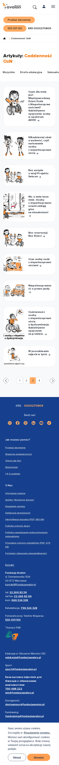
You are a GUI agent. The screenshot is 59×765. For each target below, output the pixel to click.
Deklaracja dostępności (17, 513)
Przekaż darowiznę (15, 447)
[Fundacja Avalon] (12, 6)
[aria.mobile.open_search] (34, 7)
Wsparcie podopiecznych (18, 454)
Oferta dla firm (13, 460)
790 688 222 (13, 688)
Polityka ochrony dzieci (17, 526)
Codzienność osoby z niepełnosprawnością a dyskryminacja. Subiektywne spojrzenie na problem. (39, 323)
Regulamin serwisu (15, 506)
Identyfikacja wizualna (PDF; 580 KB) (24, 519)
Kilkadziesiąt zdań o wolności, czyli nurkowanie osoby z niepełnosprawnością (39, 145)
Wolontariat (11, 467)
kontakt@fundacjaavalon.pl (20, 584)
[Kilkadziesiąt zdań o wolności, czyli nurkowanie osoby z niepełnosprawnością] (13, 145)
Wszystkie (9, 72)
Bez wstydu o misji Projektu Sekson (38, 173)
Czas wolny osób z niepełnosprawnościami (39, 262)
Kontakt (9, 565)
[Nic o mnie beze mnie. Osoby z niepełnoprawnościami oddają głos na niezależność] (13, 206)
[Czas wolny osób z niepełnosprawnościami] (13, 264)
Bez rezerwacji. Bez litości (38, 234)
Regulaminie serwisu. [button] (37, 732)
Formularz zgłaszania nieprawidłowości (26, 553)
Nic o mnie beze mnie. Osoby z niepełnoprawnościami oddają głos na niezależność (39, 204)
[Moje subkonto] (44, 7)
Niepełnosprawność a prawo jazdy (39, 287)
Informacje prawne (15, 493)
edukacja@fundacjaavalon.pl (23, 657)
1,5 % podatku (12, 473)
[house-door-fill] (5, 38)
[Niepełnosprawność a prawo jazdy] (13, 290)
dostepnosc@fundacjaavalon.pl (25, 704)
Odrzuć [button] (17, 757)
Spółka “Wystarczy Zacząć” (19, 499)
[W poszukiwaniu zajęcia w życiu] (13, 356)
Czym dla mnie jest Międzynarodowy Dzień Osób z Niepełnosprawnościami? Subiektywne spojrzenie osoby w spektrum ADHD (39, 106)
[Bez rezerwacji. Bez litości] (13, 237)
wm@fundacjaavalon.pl (19, 692)
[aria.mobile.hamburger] (53, 7)
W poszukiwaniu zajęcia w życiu (38, 353)
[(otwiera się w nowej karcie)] (10, 423)
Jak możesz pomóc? (17, 439)
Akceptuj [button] (39, 757)
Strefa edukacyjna (31, 72)
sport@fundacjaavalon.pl (21, 669)
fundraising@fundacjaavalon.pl (24, 716)
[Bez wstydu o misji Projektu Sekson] (13, 175)
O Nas (9, 485)
